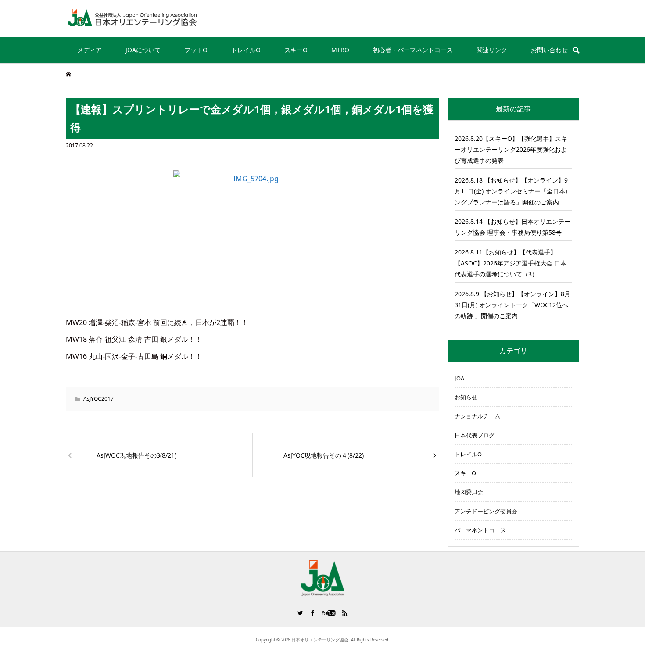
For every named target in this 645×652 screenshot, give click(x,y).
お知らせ (466, 397)
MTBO (340, 50)
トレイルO (246, 50)
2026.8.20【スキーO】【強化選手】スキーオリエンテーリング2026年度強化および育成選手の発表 (511, 149)
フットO (196, 50)
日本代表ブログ (474, 435)
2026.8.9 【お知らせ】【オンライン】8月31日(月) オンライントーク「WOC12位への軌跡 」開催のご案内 (512, 305)
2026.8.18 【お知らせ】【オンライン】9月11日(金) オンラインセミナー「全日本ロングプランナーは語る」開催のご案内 (513, 191)
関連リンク (492, 50)
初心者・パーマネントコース (413, 50)
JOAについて (143, 50)
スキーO (296, 50)
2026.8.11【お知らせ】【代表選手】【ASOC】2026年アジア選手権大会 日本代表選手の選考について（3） (510, 263)
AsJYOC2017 (98, 398)
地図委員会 (469, 492)
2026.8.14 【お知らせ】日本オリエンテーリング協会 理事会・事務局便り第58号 (512, 226)
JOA (459, 378)
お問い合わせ (549, 50)
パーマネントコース (480, 530)
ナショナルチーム (477, 416)
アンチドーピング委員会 (486, 511)
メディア (89, 50)
